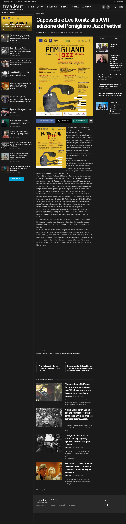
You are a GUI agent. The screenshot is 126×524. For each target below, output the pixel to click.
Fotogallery (6, 1)
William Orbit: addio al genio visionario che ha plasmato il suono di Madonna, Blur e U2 (19, 133)
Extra (65, 7)
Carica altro (16, 178)
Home (32, 7)
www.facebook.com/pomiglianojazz (68, 353)
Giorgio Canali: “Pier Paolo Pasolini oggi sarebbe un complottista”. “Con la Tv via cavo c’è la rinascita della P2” (116, 61)
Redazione (19, 1)
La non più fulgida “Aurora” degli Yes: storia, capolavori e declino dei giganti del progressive (21, 62)
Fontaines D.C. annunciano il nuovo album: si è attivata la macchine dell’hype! (21, 110)
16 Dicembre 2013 (52, 32)
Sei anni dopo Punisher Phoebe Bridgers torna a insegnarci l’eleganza (20, 168)
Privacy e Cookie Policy (29, 1)
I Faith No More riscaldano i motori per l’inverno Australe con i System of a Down (21, 144)
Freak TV (12, 1)
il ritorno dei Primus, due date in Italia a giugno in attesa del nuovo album (116, 107)
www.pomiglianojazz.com (45, 353)
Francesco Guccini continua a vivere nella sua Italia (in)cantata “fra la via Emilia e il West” (20, 122)
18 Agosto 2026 (78, 475)
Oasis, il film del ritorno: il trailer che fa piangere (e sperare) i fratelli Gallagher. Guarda (19, 73)
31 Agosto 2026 (78, 396)
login (42, 490)
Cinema (76, 7)
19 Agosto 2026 (78, 447)
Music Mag (53, 7)
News (41, 7)
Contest (88, 7)
